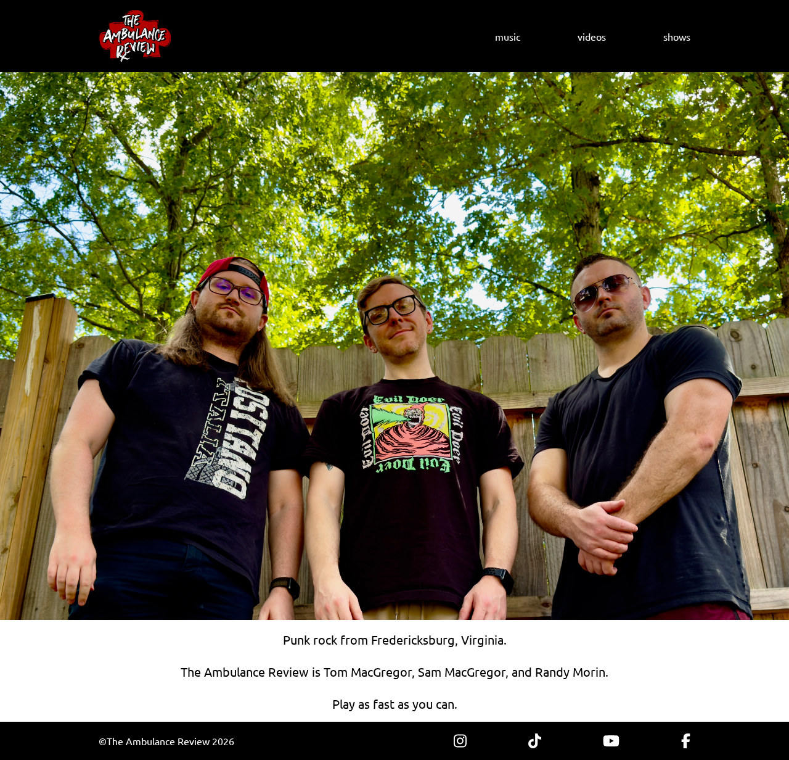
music (507, 36)
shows (676, 36)
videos (592, 36)
